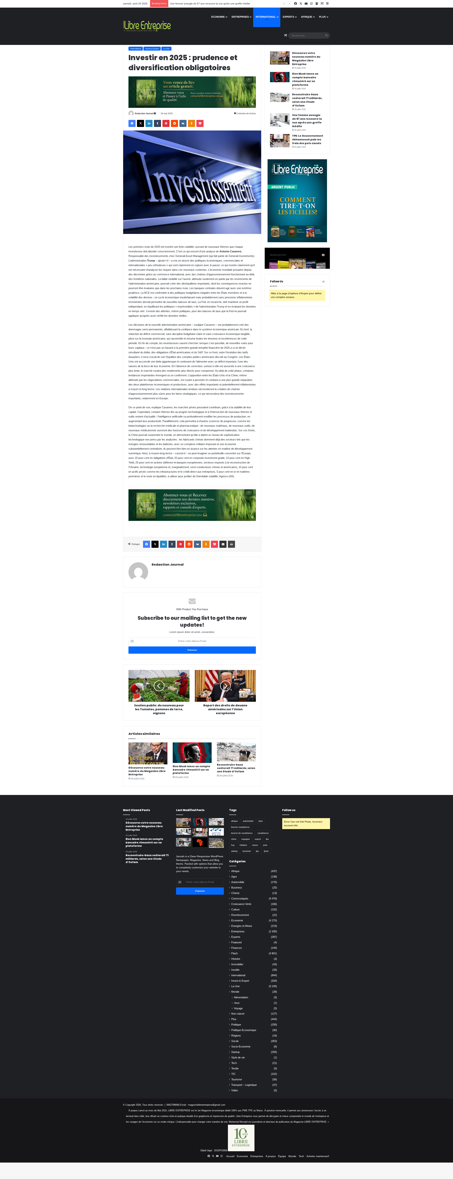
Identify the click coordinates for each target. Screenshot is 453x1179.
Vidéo (234, 1090)
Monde (235, 991)
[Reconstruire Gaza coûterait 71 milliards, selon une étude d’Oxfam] (236, 751)
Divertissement (240, 915)
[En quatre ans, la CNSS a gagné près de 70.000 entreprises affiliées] (216, 831)
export (258, 839)
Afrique (306, 16)
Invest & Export (152, 49)
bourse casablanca (240, 827)
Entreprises (240, 16)
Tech (234, 1063)
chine (233, 839)
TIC (233, 1074)
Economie (218, 16)
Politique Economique (243, 1030)
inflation (243, 845)
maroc (255, 845)
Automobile (237, 882)
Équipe (282, 1156)
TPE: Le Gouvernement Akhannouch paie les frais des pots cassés (307, 139)
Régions (236, 1035)
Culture (235, 909)
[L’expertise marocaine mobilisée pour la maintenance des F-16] (216, 843)
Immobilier (237, 964)
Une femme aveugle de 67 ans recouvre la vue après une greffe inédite (307, 120)
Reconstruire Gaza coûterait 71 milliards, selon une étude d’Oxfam (236, 768)
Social (234, 1041)
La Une (166, 49)
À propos (271, 1156)
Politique (236, 1024)
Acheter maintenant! (317, 1156)
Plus (322, 16)
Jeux (237, 1002)
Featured (236, 942)
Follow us (289, 810)
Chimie (235, 893)
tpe (257, 851)
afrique (234, 821)
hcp (233, 845)
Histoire (235, 958)
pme (265, 845)
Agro (234, 876)
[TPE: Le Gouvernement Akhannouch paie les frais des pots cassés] (279, 140)
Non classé (237, 1013)
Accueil (230, 1156)
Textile (235, 1068)
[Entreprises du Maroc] (147, 26)
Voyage (238, 1008)
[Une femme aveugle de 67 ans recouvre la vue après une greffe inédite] (279, 120)
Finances (236, 947)
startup (234, 851)
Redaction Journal (144, 113)
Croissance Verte (241, 904)
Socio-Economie (240, 1046)
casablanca (263, 833)
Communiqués (239, 898)
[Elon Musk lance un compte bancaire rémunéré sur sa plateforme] (192, 752)
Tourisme (236, 1079)
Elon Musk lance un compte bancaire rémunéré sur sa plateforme (191, 770)
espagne (245, 839)
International (266, 16)
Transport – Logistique (244, 1085)
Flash (234, 953)
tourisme (247, 851)
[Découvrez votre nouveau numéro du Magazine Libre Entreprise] (147, 753)
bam (261, 821)
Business (236, 887)
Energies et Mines (241, 926)
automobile (248, 821)
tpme (266, 851)
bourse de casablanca (242, 833)
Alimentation (241, 997)
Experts (288, 16)
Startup (235, 1052)
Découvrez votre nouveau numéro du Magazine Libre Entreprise (147, 771)
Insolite (235, 969)
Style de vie (238, 1057)
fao (267, 839)
